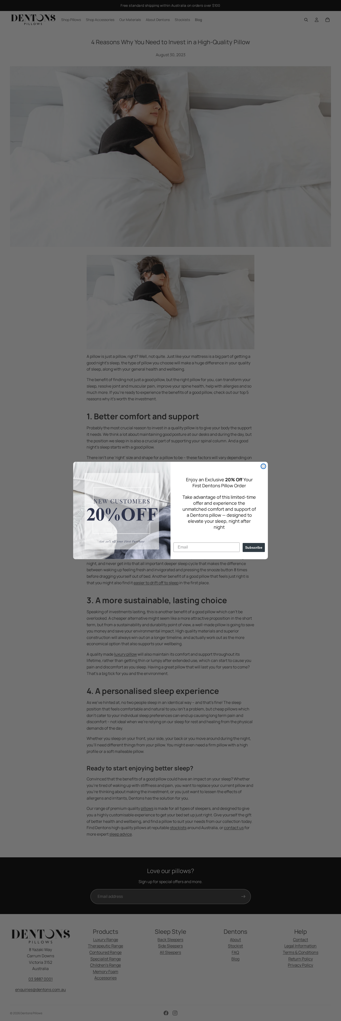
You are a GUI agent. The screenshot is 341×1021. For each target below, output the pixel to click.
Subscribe (253, 547)
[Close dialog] (263, 466)
